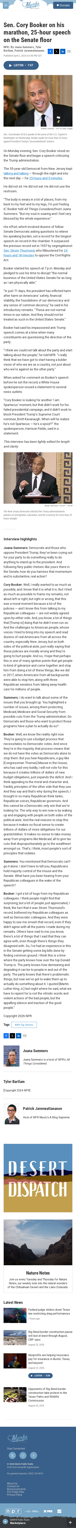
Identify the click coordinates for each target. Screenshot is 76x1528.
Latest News (13, 1302)
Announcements (16, 1489)
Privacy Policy (14, 1494)
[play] (5, 1521)
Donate (65, 5)
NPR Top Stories (24, 1024)
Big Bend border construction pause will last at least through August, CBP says (50, 1335)
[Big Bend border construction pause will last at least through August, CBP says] (15, 1337)
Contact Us (13, 1486)
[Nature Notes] (38, 1242)
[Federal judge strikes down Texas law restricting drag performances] (15, 1315)
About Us (12, 1483)
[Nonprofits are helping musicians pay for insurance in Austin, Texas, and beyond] (15, 1360)
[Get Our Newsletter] (38, 1178)
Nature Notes (38, 1273)
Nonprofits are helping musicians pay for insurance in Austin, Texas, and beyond (49, 1359)
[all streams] (71, 1522)
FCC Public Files (15, 1492)
